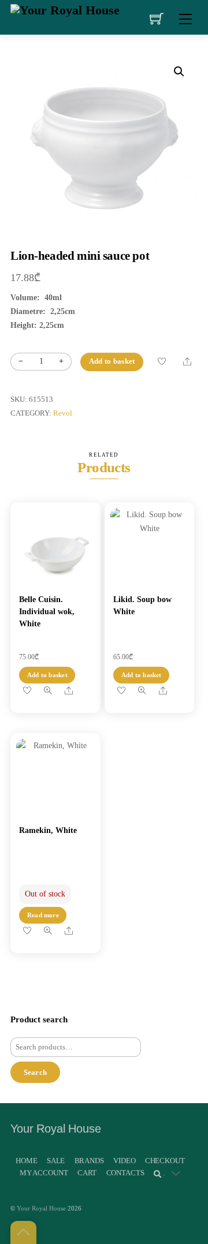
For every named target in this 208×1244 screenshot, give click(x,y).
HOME (26, 1160)
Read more (43, 914)
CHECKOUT (165, 1160)
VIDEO (124, 1160)
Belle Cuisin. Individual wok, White (47, 611)
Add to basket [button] (47, 674)
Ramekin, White (48, 830)
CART (86, 1172)
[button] (179, 71)
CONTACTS (125, 1172)
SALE (56, 1160)
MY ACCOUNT (44, 1172)
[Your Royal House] (65, 9)
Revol (62, 413)
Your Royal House (41, 1208)
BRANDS (89, 1160)
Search (35, 1072)
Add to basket (112, 361)
